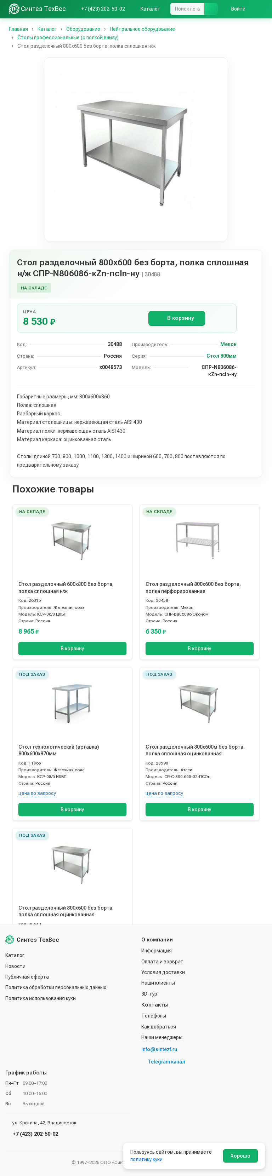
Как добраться (158, 1027)
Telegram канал (166, 1062)
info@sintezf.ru (159, 1049)
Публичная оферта (27, 977)
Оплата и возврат (162, 961)
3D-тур (149, 994)
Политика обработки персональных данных (55, 987)
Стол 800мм (221, 356)
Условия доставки (163, 972)
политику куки (146, 1159)
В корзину (180, 318)
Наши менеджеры (161, 1037)
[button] (136, 149)
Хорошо (240, 1156)
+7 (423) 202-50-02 (34, 1134)
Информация (156, 950)
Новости (15, 966)
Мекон (228, 344)
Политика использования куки (40, 998)
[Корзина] (259, 9)
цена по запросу (37, 793)
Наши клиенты (158, 983)
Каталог (14, 955)
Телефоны (153, 1016)
